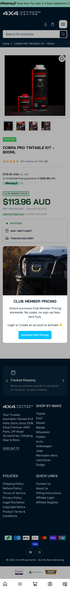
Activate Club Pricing (35, 334)
